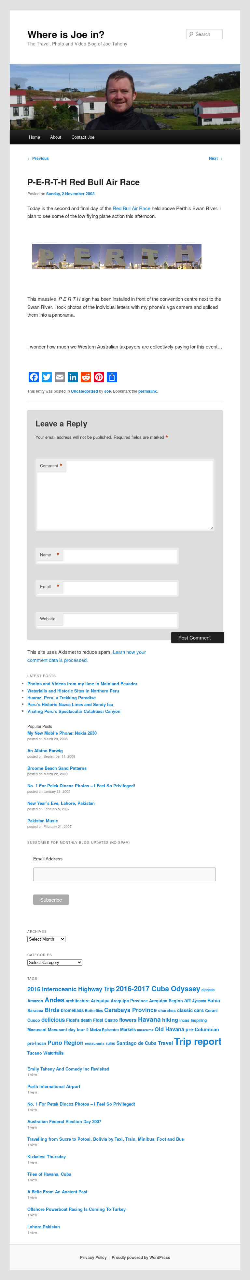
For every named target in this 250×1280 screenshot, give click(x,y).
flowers (128, 1019)
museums (145, 1029)
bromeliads (72, 1010)
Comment (51, 466)
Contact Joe (83, 137)
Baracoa (35, 1010)
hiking (170, 1019)
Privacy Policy (93, 1257)
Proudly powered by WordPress (141, 1257)
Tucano (34, 1053)
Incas (184, 1020)
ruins (110, 1043)
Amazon (35, 1001)
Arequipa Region (166, 1001)
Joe (107, 391)
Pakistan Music (42, 820)
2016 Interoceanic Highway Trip (71, 988)
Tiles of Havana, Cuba (49, 1174)
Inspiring (199, 1020)
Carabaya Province (130, 1010)
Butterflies (94, 1010)
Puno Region (66, 1042)
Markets (128, 1029)
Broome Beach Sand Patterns (57, 768)
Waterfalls (53, 1053)
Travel (165, 1042)
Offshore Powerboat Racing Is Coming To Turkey (76, 1209)
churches (167, 1010)
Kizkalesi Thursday (46, 1156)
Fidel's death (79, 1020)
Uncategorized (84, 391)
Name (50, 555)
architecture (78, 1001)
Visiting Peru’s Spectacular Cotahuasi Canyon (73, 711)
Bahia (213, 1000)
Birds (52, 1010)
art (187, 1000)
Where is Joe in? (65, 34)
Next (216, 158)
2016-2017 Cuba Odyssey (158, 988)
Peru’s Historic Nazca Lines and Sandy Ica (70, 704)
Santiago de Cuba (137, 1043)
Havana (149, 1019)
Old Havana (169, 1029)
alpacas (208, 989)
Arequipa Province (129, 1001)
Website (47, 618)
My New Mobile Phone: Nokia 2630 (62, 733)
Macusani (37, 1030)
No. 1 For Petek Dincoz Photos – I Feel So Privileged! (81, 785)
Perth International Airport (53, 1086)
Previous (38, 158)
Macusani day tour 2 (68, 1030)
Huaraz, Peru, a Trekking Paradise (61, 697)
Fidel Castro (105, 1020)
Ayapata (199, 1000)
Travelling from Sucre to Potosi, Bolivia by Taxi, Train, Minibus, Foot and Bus (105, 1139)
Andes (54, 999)
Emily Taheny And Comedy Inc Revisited (68, 1069)
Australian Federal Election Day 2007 (64, 1121)
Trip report (198, 1041)
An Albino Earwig (45, 750)
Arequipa (100, 1000)
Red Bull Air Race (131, 208)
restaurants (94, 1043)
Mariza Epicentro (104, 1029)
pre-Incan (36, 1043)
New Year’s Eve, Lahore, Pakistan (61, 803)
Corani (211, 1010)
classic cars (190, 1010)
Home (34, 137)
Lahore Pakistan (43, 1226)
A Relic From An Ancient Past (57, 1191)
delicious (53, 1019)
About (55, 137)
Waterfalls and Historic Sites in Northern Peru (73, 691)
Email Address (47, 858)
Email (50, 586)
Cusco (33, 1020)
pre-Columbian (202, 1029)
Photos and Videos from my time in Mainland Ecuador (82, 683)
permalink (147, 391)
